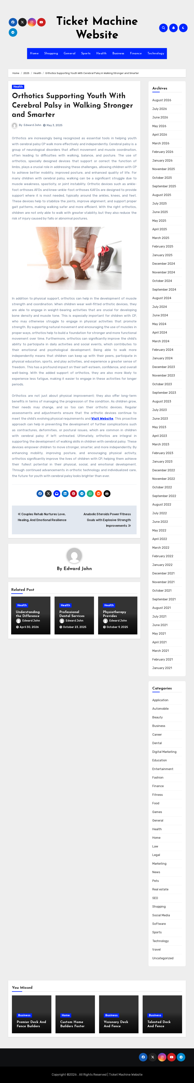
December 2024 (163, 263)
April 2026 (159, 134)
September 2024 (164, 289)
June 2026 (160, 117)
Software (159, 924)
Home (34, 53)
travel (156, 949)
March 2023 (160, 444)
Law (155, 846)
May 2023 (159, 427)
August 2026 (161, 100)
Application (160, 700)
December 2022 (163, 470)
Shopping (51, 53)
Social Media (161, 915)
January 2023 (162, 461)
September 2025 (164, 186)
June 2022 (160, 522)
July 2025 (159, 203)
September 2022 (164, 496)
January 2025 (162, 255)
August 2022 (161, 504)
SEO (155, 898)
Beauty (157, 717)
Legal (156, 855)
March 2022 (160, 547)
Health (101, 53)
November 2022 (163, 479)
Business (118, 53)
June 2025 (160, 212)
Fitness (157, 795)
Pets (155, 881)
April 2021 (159, 642)
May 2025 (159, 221)
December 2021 (163, 573)
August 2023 (161, 401)
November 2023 (163, 375)
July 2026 (159, 109)
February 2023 (162, 453)
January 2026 (162, 160)
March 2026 (160, 143)
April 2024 (159, 332)
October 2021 (161, 590)
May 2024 (159, 324)
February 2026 (162, 152)
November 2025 (163, 169)
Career (157, 734)
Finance (136, 53)
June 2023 (160, 418)
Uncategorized (163, 958)
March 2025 (160, 238)
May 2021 (159, 633)
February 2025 (162, 246)
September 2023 (164, 392)
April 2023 (159, 436)
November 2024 (163, 272)
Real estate (160, 889)
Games (157, 812)
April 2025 (159, 229)
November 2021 (163, 582)
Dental (157, 743)
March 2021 (160, 651)
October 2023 (162, 384)
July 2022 (159, 513)
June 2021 (159, 625)
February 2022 (162, 556)
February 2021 (162, 659)
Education (159, 760)
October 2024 (162, 281)
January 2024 (162, 358)
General (70, 53)
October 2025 (162, 178)
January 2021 (162, 668)
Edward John (32, 125)
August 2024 (161, 298)
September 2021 (164, 599)
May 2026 (159, 126)
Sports (86, 53)
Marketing (159, 863)
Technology (155, 53)
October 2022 (162, 487)
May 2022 (159, 530)
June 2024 (160, 315)
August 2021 (161, 608)
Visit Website (102, 418)
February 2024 (162, 350)
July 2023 (159, 410)
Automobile (160, 708)
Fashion (157, 777)
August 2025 (161, 195)
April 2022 (159, 539)
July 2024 (159, 307)
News (156, 872)
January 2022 (162, 565)
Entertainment (162, 769)
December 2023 (163, 367)
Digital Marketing (164, 752)
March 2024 (160, 341)
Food (155, 803)
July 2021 (159, 616)
